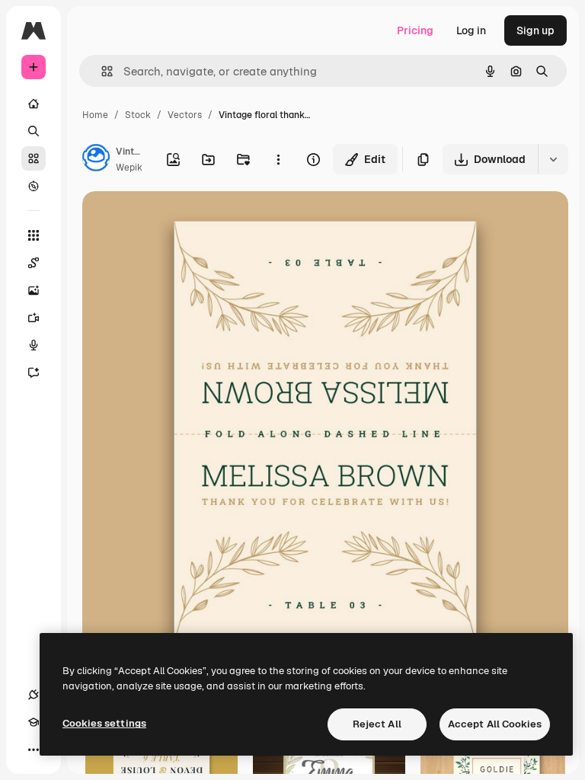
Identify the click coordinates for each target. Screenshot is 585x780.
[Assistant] (33, 372)
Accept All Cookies (495, 724)
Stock (138, 115)
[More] (33, 749)
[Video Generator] (33, 317)
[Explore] (33, 186)
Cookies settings (104, 723)
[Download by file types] (553, 159)
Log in (471, 30)
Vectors (185, 115)
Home (95, 115)
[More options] (278, 159)
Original (179, 220)
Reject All (377, 724)
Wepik (129, 167)
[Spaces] (33, 263)
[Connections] (33, 694)
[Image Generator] (33, 290)
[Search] (33, 131)
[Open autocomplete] (101, 71)
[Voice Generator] (33, 345)
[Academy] (33, 722)
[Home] (33, 103)
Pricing (415, 30)
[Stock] (33, 158)
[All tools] (33, 235)
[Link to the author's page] (96, 160)
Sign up (535, 30)
